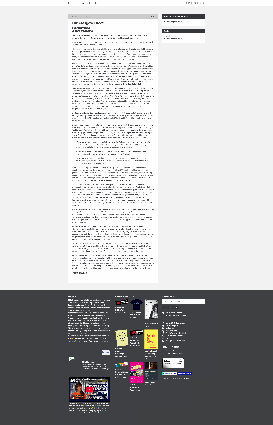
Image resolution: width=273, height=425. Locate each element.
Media (84, 17)
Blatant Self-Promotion (175, 323)
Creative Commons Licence (177, 351)
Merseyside (74, 310)
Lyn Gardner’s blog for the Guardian (86, 113)
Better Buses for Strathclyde (95, 413)
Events (168, 338)
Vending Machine (83, 336)
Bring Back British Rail (132, 84)
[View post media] (89, 389)
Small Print (171, 347)
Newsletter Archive (174, 313)
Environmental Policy (174, 353)
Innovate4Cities (74, 320)
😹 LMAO (75, 338)
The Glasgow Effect (88, 23)
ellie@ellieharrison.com (175, 341)
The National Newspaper (95, 403)
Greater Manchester (91, 308)
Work (197, 3)
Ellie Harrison (83, 2)
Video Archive (171, 331)
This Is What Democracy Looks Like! (132, 76)
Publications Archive (174, 336)
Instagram (170, 328)
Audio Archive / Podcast (176, 333)
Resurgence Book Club (91, 326)
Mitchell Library (74, 331)
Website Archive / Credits (176, 315)
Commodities (124, 296)
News (72, 296)
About (188, 3)
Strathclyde (105, 308)
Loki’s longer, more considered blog (135, 133)
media (168, 36)
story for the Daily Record (129, 96)
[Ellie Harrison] (74, 359)
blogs (132, 74)
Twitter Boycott (172, 326)
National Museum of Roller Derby (101, 81)
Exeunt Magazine (82, 30)
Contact (168, 296)
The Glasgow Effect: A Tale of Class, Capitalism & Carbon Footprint (88, 315)
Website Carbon (184, 373)
